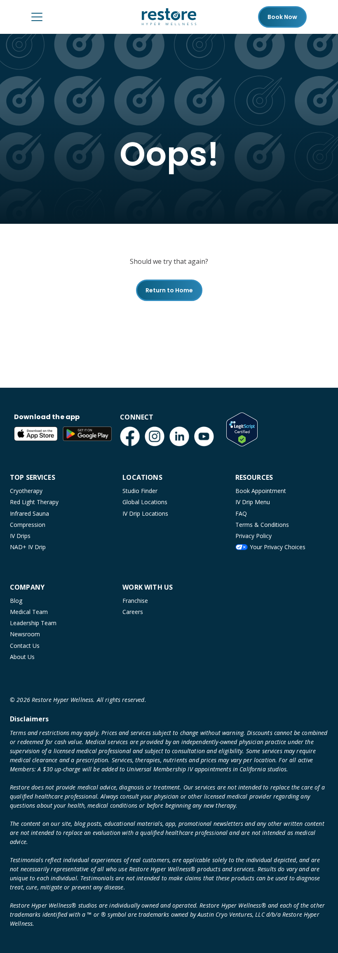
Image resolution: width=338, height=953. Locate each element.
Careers (132, 612)
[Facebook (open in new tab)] (130, 436)
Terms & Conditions (262, 525)
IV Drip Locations (145, 513)
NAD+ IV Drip (28, 547)
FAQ (241, 513)
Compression (27, 525)
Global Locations (144, 502)
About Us (22, 657)
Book (282, 17)
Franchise (135, 601)
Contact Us (25, 646)
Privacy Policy (253, 536)
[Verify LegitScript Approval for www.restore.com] (242, 429)
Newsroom (25, 634)
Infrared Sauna (29, 513)
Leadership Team (33, 623)
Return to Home (169, 290)
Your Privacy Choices (277, 547)
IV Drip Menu (252, 502)
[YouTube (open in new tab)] (204, 436)
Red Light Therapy (34, 502)
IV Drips (20, 536)
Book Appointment (260, 491)
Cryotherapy (26, 491)
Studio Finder (139, 491)
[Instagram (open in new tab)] (154, 436)
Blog (16, 601)
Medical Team (29, 612)
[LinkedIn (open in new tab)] (179, 436)
